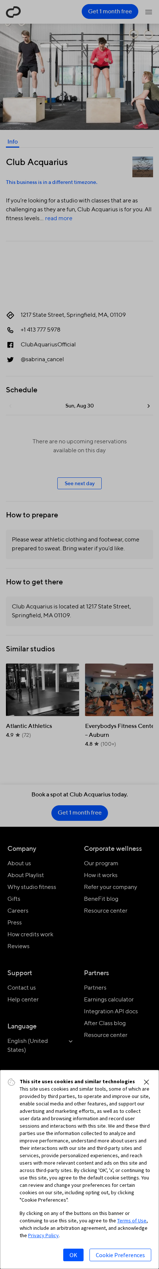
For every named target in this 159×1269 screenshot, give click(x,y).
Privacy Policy (43, 1235)
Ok (73, 1255)
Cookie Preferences (120, 1255)
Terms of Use (131, 1220)
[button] (146, 1082)
